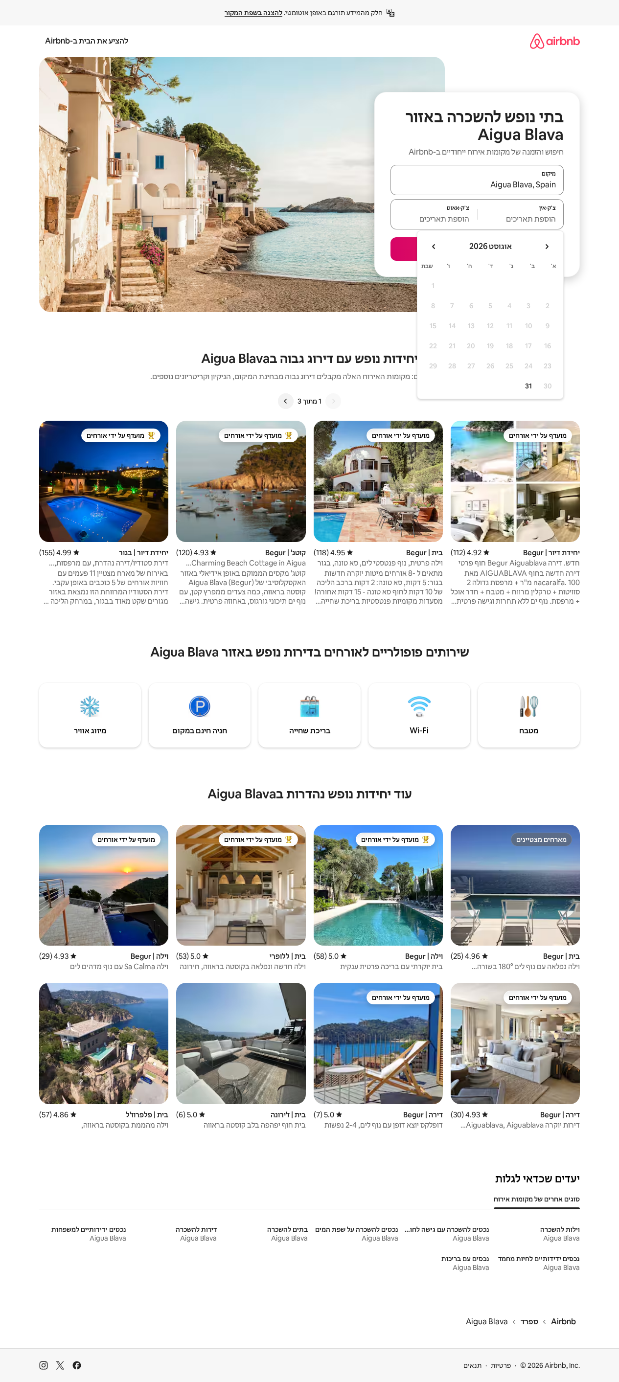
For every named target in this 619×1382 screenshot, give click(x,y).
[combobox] (477, 184)
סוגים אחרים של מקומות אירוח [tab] (537, 1199)
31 (528, 386)
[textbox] (520, 219)
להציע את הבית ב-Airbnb (86, 41)
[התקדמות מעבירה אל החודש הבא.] (434, 246)
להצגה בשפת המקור (253, 12)
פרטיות (501, 1365)
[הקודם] (333, 401)
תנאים (472, 1365)
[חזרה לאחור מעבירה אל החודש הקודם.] (547, 246)
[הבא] (286, 401)
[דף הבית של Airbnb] (555, 40)
